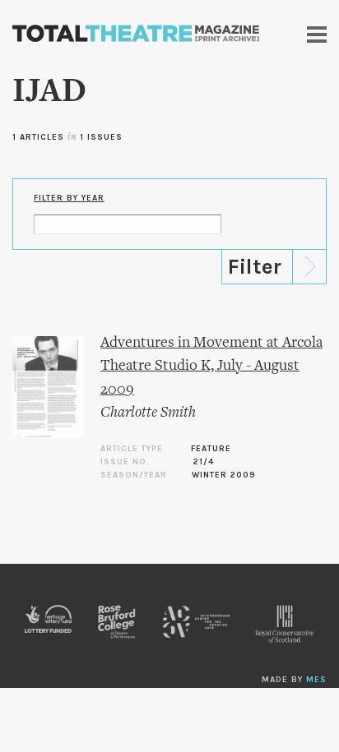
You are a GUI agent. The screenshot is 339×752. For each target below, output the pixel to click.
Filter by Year (69, 198)
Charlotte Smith (148, 413)
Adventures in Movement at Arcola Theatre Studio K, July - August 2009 (211, 366)
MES (316, 680)
